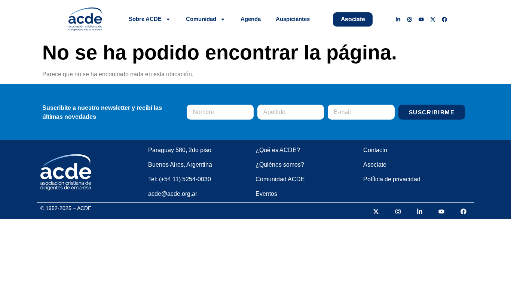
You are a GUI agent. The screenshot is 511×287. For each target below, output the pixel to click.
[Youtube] (421, 19)
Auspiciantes (293, 19)
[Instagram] (410, 19)
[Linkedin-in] (398, 19)
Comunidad (201, 19)
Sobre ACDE (145, 19)
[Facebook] (444, 19)
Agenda (251, 19)
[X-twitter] (432, 19)
